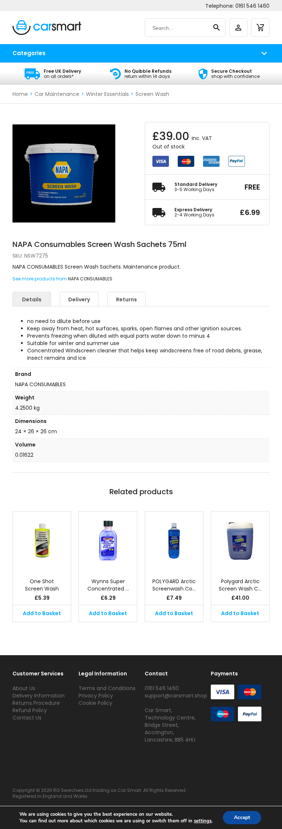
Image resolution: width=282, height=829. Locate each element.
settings (203, 821)
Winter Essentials (107, 94)
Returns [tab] (126, 299)
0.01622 (24, 455)
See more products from (40, 279)
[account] (238, 27)
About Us (23, 688)
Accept (242, 817)
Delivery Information (38, 695)
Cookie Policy (95, 703)
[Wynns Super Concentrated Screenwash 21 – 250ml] (108, 541)
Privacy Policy (96, 695)
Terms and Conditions (107, 688)
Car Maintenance (57, 94)
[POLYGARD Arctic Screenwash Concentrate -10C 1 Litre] (174, 541)
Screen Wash (152, 94)
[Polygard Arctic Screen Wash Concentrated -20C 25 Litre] (240, 541)
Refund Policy (29, 710)
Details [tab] (31, 299)
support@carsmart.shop (176, 695)
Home (20, 94)
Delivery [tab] (79, 299)
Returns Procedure (36, 703)
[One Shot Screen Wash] (42, 541)
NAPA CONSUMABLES (90, 279)
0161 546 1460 (252, 6)
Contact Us (26, 717)
